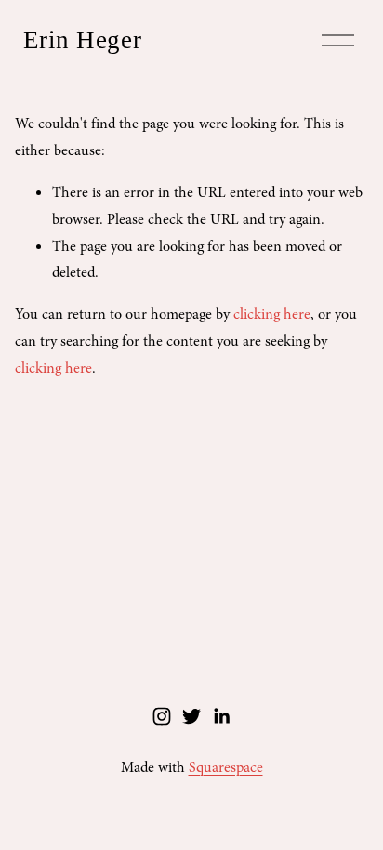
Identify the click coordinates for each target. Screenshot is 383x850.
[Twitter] (191, 716)
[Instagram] (161, 716)
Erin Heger (82, 40)
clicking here (271, 314)
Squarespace (226, 767)
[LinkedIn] (221, 716)
